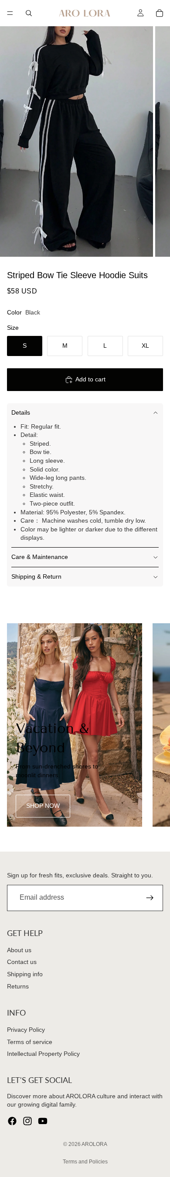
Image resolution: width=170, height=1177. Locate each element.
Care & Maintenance (39, 556)
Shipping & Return (36, 576)
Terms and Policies (85, 1162)
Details (20, 412)
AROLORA (94, 1144)
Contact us (22, 961)
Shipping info (25, 973)
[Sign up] (150, 897)
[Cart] (159, 13)
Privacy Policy (26, 1029)
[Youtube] (42, 1121)
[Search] (28, 13)
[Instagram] (27, 1121)
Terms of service (29, 1041)
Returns (18, 985)
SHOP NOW (43, 805)
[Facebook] (12, 1121)
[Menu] (10, 13)
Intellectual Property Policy (43, 1053)
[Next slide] (153, 725)
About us (19, 949)
